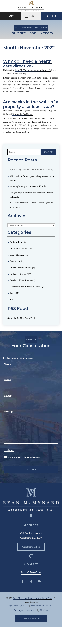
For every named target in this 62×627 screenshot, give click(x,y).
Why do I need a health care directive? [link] (27, 63)
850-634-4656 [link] (31, 572)
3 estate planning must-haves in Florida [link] (28, 186)
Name (7, 364)
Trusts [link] (13, 293)
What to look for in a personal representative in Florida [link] (32, 178)
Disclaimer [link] (13, 605)
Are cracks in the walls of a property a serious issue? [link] (30, 104)
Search (48, 152)
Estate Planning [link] (19, 73)
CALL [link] (53, 16)
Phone (7, 379)
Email (8, 395)
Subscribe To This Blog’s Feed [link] (21, 318)
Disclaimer (9, 450)
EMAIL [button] (33, 16)
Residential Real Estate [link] (22, 114)
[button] (10, 15)
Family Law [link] (15, 261)
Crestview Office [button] (31, 546)
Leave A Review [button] (31, 618)
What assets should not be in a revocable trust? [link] (31, 169)
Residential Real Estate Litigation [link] (25, 286)
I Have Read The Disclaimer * (25, 457)
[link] (31, 6)
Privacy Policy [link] (37, 605)
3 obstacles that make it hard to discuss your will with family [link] (32, 205)
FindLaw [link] (44, 610)
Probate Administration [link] (21, 267)
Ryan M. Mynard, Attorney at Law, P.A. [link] (33, 70)
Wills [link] (12, 299)
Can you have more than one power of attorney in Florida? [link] (31, 194)
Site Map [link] (24, 605)
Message (8, 411)
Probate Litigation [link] (18, 274)
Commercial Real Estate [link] (21, 248)
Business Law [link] (16, 242)
